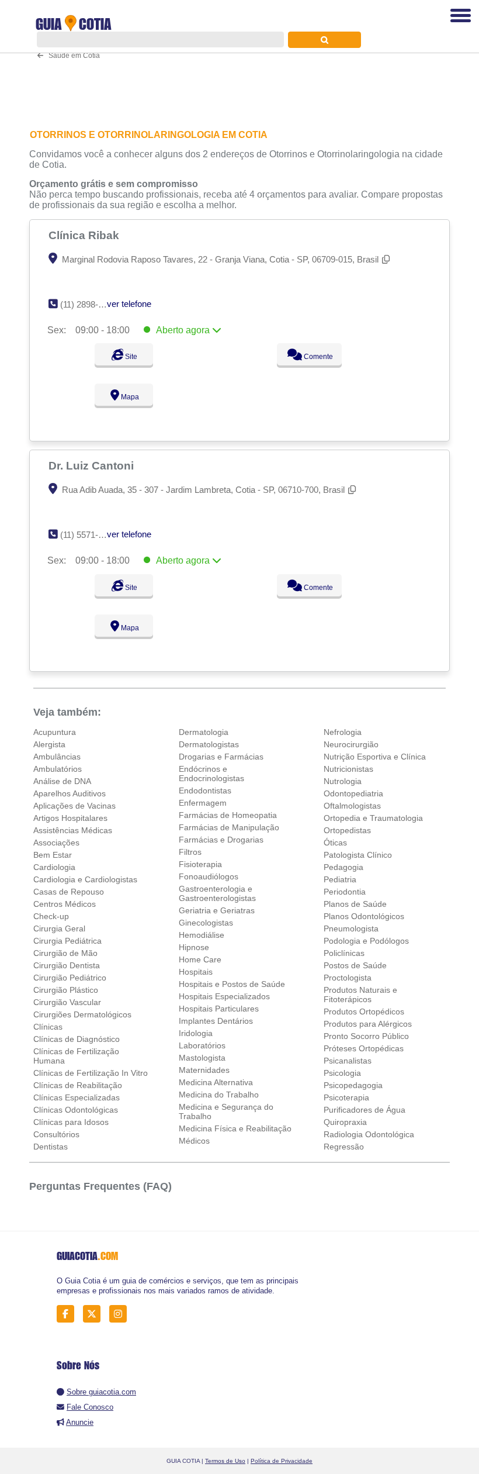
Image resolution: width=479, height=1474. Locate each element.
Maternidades (204, 1070)
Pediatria (340, 879)
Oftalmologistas (352, 805)
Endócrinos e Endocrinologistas (211, 773)
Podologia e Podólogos (366, 940)
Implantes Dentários (216, 1021)
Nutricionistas (348, 769)
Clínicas (48, 1026)
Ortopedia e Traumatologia (373, 818)
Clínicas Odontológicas (75, 1109)
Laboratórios (202, 1045)
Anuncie (79, 1422)
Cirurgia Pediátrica (67, 940)
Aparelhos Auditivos (69, 793)
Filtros (190, 852)
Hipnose (194, 947)
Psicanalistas (348, 1060)
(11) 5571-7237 (88, 535)
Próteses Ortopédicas (364, 1048)
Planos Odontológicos (364, 916)
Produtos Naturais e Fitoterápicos (360, 994)
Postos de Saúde (355, 965)
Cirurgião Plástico (65, 990)
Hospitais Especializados (224, 996)
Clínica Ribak (85, 235)
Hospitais (196, 971)
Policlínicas (344, 953)
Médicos (194, 1140)
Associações (56, 842)
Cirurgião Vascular (67, 1002)
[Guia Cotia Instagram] (121, 1314)
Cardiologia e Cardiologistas (85, 879)
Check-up (51, 916)
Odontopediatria (353, 793)
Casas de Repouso (68, 891)
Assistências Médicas (72, 830)
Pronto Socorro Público (366, 1036)
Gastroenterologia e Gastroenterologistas (217, 893)
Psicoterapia (346, 1097)
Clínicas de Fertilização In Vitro (90, 1073)
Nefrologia (343, 732)
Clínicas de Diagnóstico (76, 1039)
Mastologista (202, 1057)
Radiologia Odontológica (369, 1134)
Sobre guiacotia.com (101, 1391)
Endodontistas (205, 790)
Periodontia (345, 891)
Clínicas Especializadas (76, 1097)
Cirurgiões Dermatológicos (82, 1014)
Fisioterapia (200, 864)
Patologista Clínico (358, 854)
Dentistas (50, 1146)
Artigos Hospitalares (70, 818)
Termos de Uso (225, 1461)
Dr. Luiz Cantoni (92, 465)
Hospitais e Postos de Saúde (232, 984)
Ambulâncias (57, 756)
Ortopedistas (347, 830)
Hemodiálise (201, 935)
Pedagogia (343, 867)
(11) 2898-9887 (88, 304)
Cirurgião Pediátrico (69, 977)
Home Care (200, 959)
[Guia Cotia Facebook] (69, 1314)
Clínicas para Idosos (71, 1122)
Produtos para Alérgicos (368, 1023)
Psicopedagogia (353, 1085)
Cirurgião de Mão (65, 953)
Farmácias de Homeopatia (228, 815)
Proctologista (348, 977)
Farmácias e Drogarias (221, 839)
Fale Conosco (90, 1407)
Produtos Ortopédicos (364, 1011)
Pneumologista (351, 928)
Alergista (49, 744)
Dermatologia (203, 732)
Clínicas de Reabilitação (77, 1085)
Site (130, 357)
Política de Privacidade (282, 1461)
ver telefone (129, 304)
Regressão (344, 1146)
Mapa (129, 397)
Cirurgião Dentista (66, 965)
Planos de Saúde (355, 904)
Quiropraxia (345, 1122)
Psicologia (342, 1073)
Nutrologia (343, 781)
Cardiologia (54, 867)
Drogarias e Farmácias (221, 756)
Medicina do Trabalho (219, 1094)
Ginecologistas (206, 922)
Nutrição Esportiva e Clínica (375, 756)
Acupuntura (54, 732)
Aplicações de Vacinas (74, 805)
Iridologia (196, 1033)
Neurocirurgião (351, 744)
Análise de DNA (62, 781)
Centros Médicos (64, 904)
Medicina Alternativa (216, 1082)
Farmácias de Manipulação (229, 827)
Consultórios (56, 1134)
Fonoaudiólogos (208, 876)
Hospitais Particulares (219, 1008)
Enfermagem (203, 802)
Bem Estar (52, 854)
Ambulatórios (57, 769)
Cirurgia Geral (59, 928)
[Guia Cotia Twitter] (95, 1314)
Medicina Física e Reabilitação (235, 1128)
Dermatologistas (209, 744)
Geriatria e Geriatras (217, 910)
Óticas (335, 842)
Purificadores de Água (364, 1109)
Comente (317, 357)
